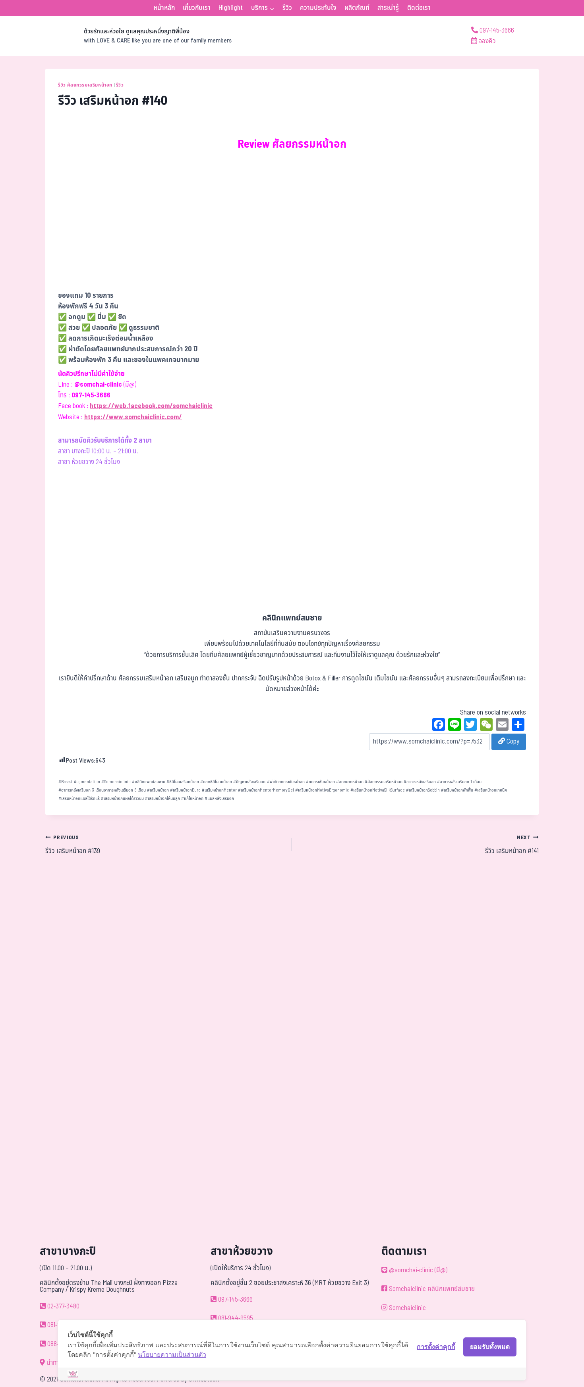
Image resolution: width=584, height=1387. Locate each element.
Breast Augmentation (79, 781)
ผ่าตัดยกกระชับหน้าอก (286, 781)
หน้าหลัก (164, 8)
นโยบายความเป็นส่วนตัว (172, 1354)
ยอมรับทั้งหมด (490, 1346)
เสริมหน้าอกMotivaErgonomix (322, 790)
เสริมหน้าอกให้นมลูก (162, 798)
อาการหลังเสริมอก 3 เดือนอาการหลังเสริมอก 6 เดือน (102, 790)
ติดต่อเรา (419, 8)
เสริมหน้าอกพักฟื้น (457, 790)
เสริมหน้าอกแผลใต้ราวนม (122, 798)
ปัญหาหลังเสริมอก (249, 781)
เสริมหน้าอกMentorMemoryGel (266, 790)
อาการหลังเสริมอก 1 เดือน (459, 781)
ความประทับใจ (318, 8)
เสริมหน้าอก (158, 790)
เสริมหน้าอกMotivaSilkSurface (377, 790)
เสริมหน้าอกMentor (219, 790)
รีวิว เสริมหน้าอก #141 (512, 845)
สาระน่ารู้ (388, 8)
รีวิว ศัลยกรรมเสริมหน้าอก (85, 85)
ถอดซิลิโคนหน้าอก (216, 781)
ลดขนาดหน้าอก (350, 781)
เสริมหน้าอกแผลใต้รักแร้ (79, 798)
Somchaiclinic (116, 781)
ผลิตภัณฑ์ (356, 8)
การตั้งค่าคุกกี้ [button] (436, 1346)
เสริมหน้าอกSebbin (423, 790)
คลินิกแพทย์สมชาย (148, 781)
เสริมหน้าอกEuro (185, 790)
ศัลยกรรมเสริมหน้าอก (383, 781)
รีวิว (287, 8)
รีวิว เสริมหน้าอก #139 (72, 845)
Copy (512, 741)
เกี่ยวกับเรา (197, 8)
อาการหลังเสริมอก (420, 781)
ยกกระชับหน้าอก (320, 781)
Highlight (231, 8)
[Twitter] (470, 725)
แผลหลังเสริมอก (219, 798)
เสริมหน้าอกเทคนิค (490, 790)
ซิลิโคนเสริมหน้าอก (182, 781)
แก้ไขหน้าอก (192, 798)
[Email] (502, 725)
